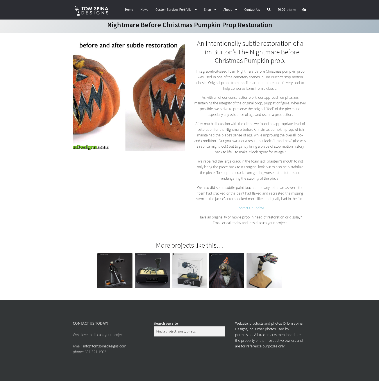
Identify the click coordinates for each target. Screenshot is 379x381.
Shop (207, 9)
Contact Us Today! (250, 208)
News (144, 9)
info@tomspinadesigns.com (104, 346)
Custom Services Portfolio (173, 9)
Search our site (166, 323)
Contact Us (252, 9)
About (227, 9)
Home (129, 9)
